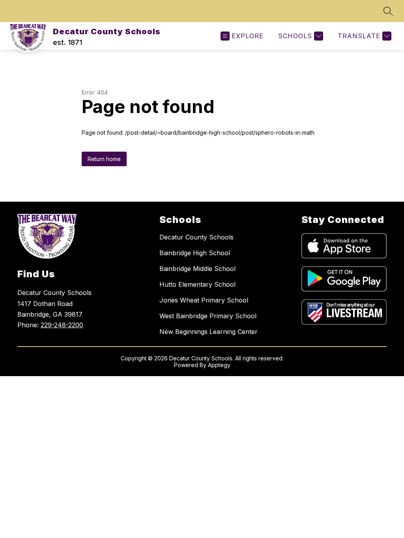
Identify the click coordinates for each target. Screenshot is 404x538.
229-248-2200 (62, 325)
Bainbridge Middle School (197, 269)
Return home (104, 159)
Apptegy (219, 365)
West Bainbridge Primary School (207, 316)
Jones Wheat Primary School (203, 300)
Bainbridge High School (194, 253)
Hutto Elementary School (197, 284)
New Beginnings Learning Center (208, 332)
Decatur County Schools (196, 237)
